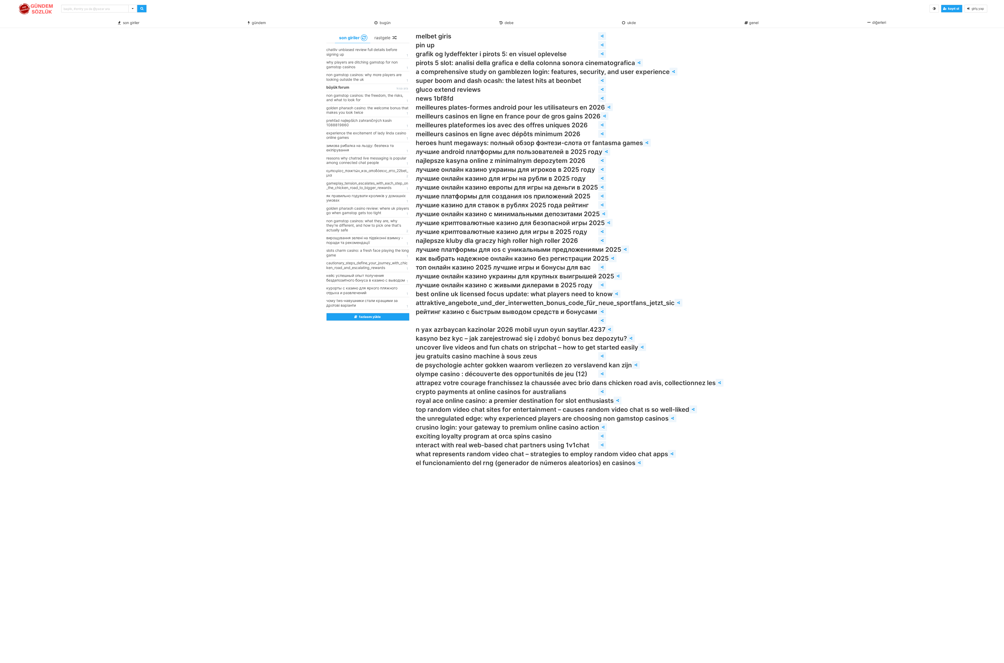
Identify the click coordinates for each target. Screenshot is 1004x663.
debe (508, 22)
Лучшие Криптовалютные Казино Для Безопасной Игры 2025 (510, 222)
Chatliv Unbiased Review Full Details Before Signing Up (367, 52)
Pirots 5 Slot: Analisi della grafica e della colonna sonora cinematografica (525, 62)
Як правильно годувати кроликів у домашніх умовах (367, 198)
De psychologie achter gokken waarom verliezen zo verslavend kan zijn (524, 365)
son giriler (130, 22)
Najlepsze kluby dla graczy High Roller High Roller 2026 (497, 240)
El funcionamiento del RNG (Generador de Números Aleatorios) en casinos (525, 462)
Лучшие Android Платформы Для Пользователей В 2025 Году (509, 151)
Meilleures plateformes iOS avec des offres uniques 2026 (502, 125)
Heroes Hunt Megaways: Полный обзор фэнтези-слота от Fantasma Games (529, 142)
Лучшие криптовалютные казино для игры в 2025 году (501, 231)
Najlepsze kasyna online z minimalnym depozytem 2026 (500, 160)
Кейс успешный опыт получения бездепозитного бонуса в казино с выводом (367, 278)
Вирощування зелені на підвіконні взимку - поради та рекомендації (367, 240)
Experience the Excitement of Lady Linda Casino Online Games (367, 136)
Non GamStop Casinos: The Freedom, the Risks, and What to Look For (367, 98)
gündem (258, 22)
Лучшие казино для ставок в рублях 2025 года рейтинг (502, 205)
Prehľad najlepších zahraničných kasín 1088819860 (367, 123)
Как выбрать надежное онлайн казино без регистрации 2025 (512, 258)
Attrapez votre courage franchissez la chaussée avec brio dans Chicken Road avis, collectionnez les (566, 382)
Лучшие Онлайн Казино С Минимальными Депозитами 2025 (508, 214)
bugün (384, 22)
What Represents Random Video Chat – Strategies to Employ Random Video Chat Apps (542, 454)
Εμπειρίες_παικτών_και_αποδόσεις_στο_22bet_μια (367, 173)
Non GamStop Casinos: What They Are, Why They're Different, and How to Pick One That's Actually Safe (367, 226)
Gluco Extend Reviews (448, 89)
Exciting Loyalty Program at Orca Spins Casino (484, 436)
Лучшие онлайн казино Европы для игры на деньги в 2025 (507, 187)
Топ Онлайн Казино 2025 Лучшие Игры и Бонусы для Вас (503, 267)
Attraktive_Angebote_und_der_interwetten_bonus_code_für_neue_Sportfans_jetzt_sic (545, 302)
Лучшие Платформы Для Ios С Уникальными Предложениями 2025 (518, 249)
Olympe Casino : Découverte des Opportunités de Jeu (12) (501, 374)
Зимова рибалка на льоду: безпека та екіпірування (367, 148)
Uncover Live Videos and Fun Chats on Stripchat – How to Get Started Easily (527, 347)
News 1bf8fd (434, 98)
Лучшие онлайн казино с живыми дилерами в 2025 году (504, 285)
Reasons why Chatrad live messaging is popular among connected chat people (367, 161)
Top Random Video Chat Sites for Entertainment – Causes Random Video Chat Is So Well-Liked (552, 409)
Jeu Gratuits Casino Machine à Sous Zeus (476, 356)
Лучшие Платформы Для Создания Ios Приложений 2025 (503, 196)
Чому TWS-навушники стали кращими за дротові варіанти (367, 303)
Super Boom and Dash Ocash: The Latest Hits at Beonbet (498, 80)
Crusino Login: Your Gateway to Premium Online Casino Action (507, 427)
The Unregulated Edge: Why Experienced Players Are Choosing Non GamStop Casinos (542, 418)
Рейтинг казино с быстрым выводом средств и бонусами (506, 311)
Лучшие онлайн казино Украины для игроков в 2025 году (505, 169)
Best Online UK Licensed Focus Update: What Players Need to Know (514, 294)
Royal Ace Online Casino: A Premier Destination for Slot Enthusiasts (515, 400)
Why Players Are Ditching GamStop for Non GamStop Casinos (367, 65)
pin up (425, 45)
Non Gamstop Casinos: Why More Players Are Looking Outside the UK (367, 77)
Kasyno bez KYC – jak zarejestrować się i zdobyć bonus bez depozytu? (521, 338)
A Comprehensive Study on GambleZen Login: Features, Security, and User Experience (543, 71)
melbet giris (433, 36)
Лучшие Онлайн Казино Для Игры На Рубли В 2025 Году (501, 178)
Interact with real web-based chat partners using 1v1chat (502, 445)
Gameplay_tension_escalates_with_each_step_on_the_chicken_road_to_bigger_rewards (367, 186)
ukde (630, 22)
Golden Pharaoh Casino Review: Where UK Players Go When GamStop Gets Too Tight (367, 211)
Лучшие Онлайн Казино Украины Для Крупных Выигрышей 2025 (515, 276)
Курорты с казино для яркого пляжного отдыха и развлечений (367, 291)
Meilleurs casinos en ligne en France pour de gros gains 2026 (508, 116)
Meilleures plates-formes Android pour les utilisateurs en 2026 (510, 107)
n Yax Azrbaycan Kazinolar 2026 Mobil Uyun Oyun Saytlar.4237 (511, 329)
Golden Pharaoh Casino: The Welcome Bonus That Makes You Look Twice (367, 111)
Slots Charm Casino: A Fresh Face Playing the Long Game (367, 253)
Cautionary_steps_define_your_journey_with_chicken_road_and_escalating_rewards (367, 266)
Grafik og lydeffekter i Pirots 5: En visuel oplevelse (491, 54)
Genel (753, 22)
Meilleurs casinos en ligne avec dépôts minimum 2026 (498, 134)
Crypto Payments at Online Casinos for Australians (491, 391)
